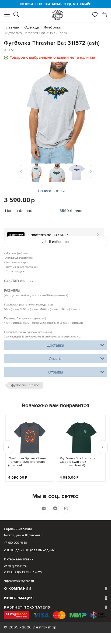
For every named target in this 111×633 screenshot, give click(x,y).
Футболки (52, 27)
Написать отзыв (52, 191)
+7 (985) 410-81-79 (15, 566)
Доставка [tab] (55, 345)
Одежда (31, 27)
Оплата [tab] (56, 358)
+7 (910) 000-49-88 (15, 543)
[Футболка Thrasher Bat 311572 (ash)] (55, 113)
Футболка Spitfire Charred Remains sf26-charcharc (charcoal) (28, 461)
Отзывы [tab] (55, 372)
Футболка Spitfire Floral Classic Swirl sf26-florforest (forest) (78, 461)
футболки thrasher (25, 385)
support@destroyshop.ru (19, 581)
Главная (12, 27)
